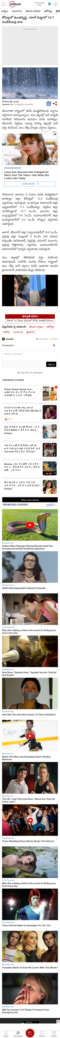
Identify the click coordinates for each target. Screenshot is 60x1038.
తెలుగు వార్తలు (36, 327)
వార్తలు (4, 11)
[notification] (55, 3)
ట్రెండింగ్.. (31, 332)
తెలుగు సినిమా (33, 11)
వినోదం (6, 332)
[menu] (4, 4)
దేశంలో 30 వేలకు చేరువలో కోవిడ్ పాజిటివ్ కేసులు (30, 320)
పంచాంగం (17, 11)
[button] (30, 290)
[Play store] (50, 3)
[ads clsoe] (58, 1021)
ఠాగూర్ (16, 102)
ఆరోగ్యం (48, 11)
